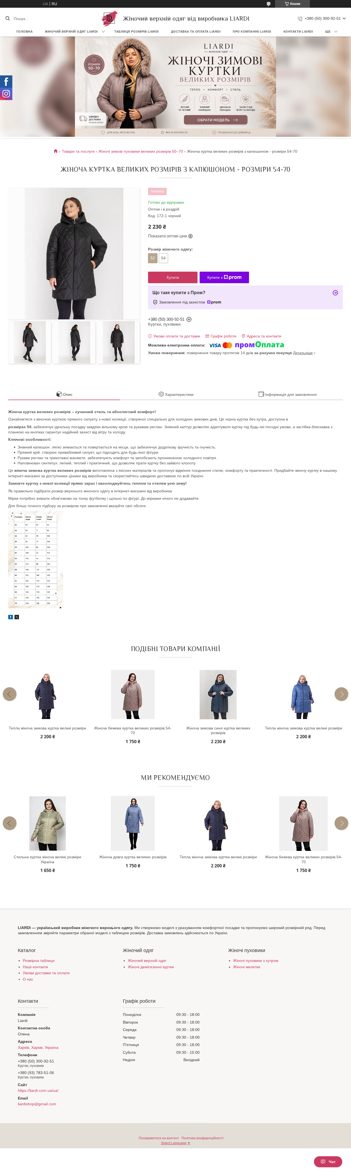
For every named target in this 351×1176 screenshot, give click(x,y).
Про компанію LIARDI (252, 31)
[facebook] (10, 618)
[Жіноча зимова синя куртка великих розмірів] (218, 694)
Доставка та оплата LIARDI (196, 31)
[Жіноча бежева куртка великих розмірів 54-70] (133, 694)
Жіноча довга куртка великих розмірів (132, 857)
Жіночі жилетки (246, 967)
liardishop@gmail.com (37, 1104)
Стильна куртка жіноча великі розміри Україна (47, 859)
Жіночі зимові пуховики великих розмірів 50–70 (140, 151)
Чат (332, 1162)
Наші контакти (35, 967)
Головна (24, 31)
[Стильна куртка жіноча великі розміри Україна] (47, 823)
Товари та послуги (78, 151)
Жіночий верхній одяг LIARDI (71, 31)
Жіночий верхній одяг (147, 960)
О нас (28, 979)
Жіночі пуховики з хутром (255, 960)
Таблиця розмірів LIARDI (136, 31)
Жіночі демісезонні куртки (151, 967)
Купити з (214, 277)
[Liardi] (109, 18)
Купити (173, 277)
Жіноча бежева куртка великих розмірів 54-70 (132, 730)
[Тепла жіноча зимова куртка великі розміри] (47, 694)
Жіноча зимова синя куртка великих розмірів (218, 730)
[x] (17, 618)
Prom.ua (202, 1128)
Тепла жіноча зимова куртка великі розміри (47, 728)
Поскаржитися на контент (159, 1138)
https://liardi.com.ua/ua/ (38, 1090)
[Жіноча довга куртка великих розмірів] (133, 823)
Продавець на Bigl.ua (175, 1133)
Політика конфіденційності (202, 1138)
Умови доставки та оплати (46, 973)
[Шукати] (7, 18)
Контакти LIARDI (298, 31)
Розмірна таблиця (39, 960)
